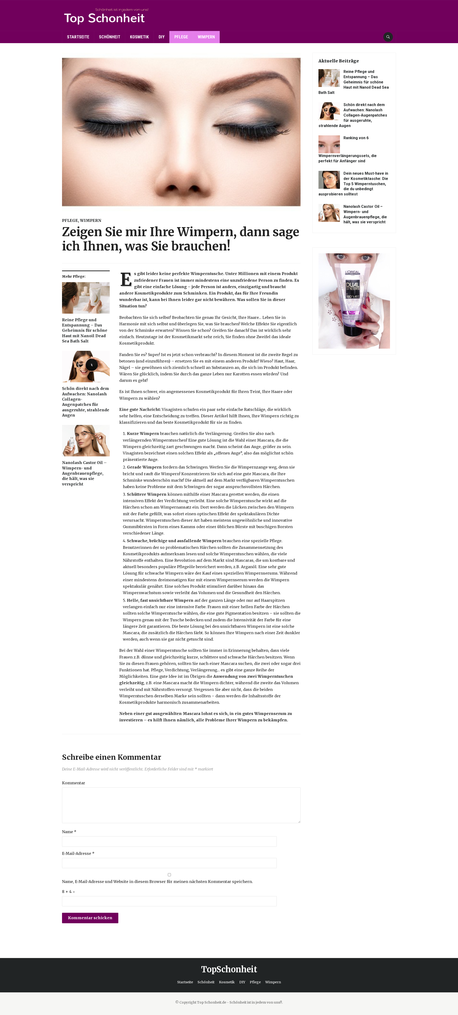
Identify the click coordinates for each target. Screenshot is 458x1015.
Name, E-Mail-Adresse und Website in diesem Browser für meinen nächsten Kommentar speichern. (157, 881)
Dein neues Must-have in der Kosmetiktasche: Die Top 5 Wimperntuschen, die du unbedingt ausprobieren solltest (353, 183)
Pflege (181, 36)
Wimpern (206, 36)
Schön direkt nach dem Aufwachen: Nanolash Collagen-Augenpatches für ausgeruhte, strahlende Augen (85, 402)
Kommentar (73, 782)
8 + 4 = (68, 891)
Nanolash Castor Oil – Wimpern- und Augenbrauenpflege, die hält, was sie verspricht (84, 473)
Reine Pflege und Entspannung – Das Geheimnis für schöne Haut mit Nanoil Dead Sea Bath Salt (84, 330)
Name (69, 831)
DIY (162, 36)
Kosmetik (139, 36)
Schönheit (109, 36)
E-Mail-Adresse (78, 853)
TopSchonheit (229, 969)
